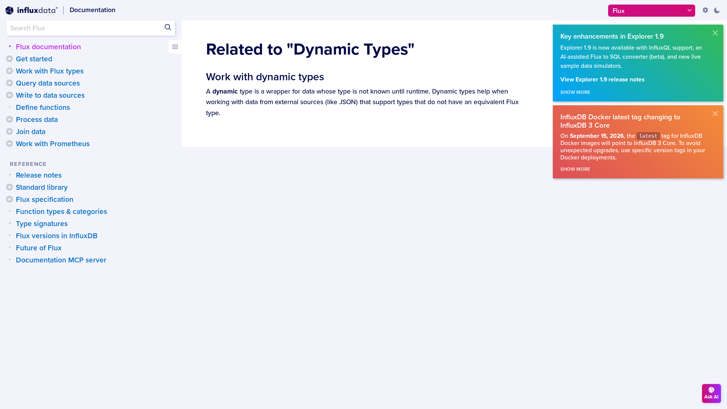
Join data (30, 131)
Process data (37, 119)
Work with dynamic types (265, 76)
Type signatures (42, 223)
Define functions (43, 107)
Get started (34, 59)
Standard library (42, 187)
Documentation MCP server (61, 260)
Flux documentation (48, 47)
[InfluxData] (31, 10)
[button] (9, 58)
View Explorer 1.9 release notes (602, 79)
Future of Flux (39, 248)
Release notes (39, 175)
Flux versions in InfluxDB (56, 235)
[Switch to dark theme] (716, 10)
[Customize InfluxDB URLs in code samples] (705, 10)
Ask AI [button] (711, 397)
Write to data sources (50, 95)
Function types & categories (61, 211)
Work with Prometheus (53, 143)
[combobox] (91, 28)
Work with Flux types (50, 71)
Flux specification (44, 199)
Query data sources (48, 83)
